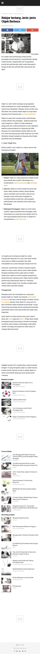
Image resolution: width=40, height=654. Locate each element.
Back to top (20, 645)
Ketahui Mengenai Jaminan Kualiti (23, 577)
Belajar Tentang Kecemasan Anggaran (24, 417)
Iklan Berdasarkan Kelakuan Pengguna (24, 526)
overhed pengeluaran (29, 114)
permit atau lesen (20, 219)
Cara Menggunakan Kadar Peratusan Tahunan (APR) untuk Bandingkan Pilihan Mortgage (25, 456)
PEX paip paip (17, 586)
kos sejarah (5, 302)
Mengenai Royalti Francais (21, 518)
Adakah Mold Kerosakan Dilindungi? (23, 569)
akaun (22, 319)
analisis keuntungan (20, 183)
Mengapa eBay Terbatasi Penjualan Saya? (25, 535)
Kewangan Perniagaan (7, 13)
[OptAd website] (31, 174)
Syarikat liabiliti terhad (19, 399)
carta (10, 319)
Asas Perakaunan (19, 13)
